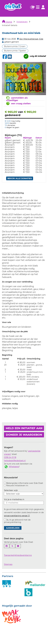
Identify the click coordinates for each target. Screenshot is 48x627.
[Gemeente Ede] (6, 584)
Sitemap (8, 564)
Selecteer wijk (11, 490)
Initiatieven (22, 22)
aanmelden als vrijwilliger (17, 99)
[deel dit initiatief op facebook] (4, 56)
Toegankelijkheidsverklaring (18, 555)
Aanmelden (12, 528)
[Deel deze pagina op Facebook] (6, 546)
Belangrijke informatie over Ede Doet (24, 483)
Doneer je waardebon (24, 434)
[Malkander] (35, 583)
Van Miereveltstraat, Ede (31, 39)
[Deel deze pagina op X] (12, 546)
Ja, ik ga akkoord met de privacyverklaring (17, 521)
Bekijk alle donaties (19, 178)
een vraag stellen (21, 103)
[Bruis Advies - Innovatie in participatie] (28, 592)
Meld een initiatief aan (24, 428)
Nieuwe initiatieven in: (17, 485)
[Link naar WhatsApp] (6, 466)
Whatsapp (14, 466)
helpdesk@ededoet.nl (15, 460)
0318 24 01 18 (10, 457)
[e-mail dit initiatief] (9, 56)
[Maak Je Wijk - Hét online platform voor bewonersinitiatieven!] (11, 616)
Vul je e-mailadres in (14, 499)
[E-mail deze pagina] (18, 546)
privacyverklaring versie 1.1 (17, 515)
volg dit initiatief (37, 56)
